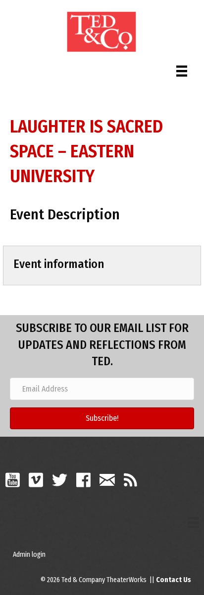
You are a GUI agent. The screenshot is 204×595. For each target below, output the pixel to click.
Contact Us (173, 580)
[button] (102, 418)
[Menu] (181, 69)
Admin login (29, 554)
